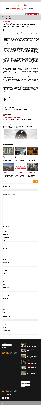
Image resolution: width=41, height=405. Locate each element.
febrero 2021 (5, 281)
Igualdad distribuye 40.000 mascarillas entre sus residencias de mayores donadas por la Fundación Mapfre (20, 175)
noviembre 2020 (6, 290)
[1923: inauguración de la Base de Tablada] (23, 367)
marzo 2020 (5, 312)
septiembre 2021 (6, 262)
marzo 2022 (5, 245)
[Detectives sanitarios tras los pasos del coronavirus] (32, 167)
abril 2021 (5, 276)
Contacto (3, 403)
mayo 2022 (5, 240)
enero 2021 (5, 284)
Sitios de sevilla (17, 117)
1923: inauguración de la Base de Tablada (32, 368)
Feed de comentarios (7, 333)
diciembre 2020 (6, 287)
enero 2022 (5, 251)
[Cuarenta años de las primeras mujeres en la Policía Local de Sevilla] (23, 345)
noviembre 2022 (6, 237)
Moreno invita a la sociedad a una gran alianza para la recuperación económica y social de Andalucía (33, 159)
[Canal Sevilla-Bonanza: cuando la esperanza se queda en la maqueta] (23, 356)
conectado (15, 109)
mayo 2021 (5, 273)
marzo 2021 (5, 278)
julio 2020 (5, 301)
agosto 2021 (5, 265)
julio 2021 (5, 267)
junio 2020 (5, 303)
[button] (26, 14)
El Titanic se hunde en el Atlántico (32, 351)
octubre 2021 (5, 259)
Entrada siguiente (7, 114)
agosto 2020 (5, 298)
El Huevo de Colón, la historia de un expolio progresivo (18, 119)
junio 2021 (5, 270)
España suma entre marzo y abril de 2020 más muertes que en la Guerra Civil (33, 362)
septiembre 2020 (6, 295)
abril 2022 (5, 242)
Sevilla (12, 117)
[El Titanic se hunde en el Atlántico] (23, 350)
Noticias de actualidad (7, 21)
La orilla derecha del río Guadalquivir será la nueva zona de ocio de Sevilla (8, 175)
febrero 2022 (5, 248)
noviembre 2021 (6, 256)
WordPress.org (6, 335)
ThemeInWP (24, 401)
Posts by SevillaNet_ (6, 226)
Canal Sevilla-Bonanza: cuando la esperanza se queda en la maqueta (32, 357)
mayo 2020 (5, 306)
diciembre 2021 (6, 253)
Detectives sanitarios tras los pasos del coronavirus (32, 175)
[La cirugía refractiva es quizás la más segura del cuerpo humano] (20, 151)
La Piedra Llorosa (31, 373)
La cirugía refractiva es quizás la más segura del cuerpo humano (20, 159)
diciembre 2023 (6, 234)
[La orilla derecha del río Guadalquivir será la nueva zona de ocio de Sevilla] (8, 167)
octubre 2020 (5, 292)
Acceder (4, 327)
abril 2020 (5, 309)
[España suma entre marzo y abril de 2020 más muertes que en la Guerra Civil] (23, 362)
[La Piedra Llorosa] (23, 373)
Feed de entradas (6, 330)
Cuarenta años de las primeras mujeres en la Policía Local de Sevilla (32, 346)
